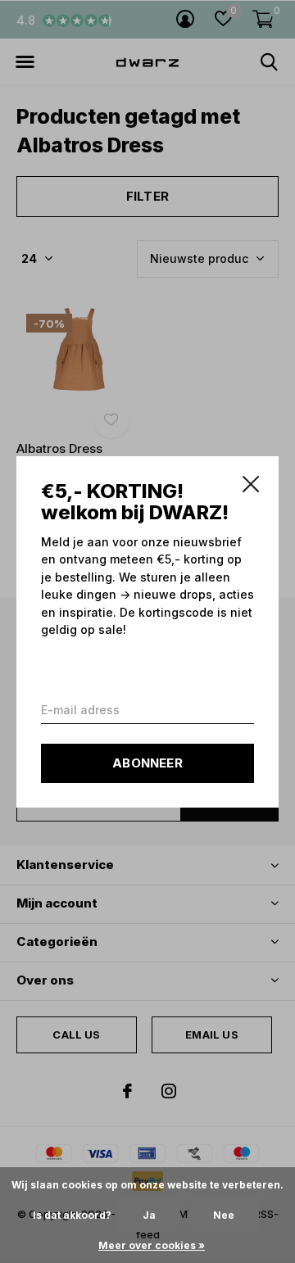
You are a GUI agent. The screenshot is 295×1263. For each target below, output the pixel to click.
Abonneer (147, 762)
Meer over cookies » (151, 1245)
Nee (223, 1215)
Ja (149, 1215)
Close (251, 484)
